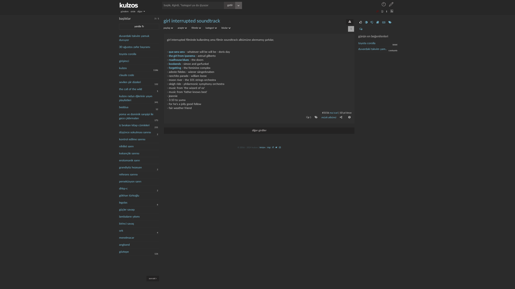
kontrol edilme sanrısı (132, 139)
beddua (123, 107)
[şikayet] (349, 117)
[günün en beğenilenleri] (360, 22)
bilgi (269, 148)
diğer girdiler (259, 130)
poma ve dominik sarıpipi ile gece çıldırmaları (136, 116)
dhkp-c (123, 188)
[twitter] (276, 148)
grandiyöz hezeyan (130, 167)
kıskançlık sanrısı (129, 153)
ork (121, 230)
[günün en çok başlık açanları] (390, 22)
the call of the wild (130, 89)
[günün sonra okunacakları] (377, 22)
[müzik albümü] (315, 117)
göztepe (124, 251)
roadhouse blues (179, 60)
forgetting (175, 68)
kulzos (123, 68)
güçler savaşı (127, 209)
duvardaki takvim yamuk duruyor (134, 38)
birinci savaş (126, 223)
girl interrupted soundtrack (192, 21)
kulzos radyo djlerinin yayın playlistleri (135, 98)
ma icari (334, 113)
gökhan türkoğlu (129, 195)
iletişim (262, 148)
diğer (140, 11)
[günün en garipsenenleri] (366, 22)
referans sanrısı (128, 174)
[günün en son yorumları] (361, 29)
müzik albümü (328, 117)
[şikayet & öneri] (349, 22)
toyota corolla (127, 54)
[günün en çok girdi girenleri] (383, 22)
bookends (175, 64)
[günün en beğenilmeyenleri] (372, 22)
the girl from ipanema (182, 56)
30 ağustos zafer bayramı (134, 47)
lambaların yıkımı (129, 216)
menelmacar (126, 237)
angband (124, 244)
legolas (123, 202)
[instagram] (280, 148)
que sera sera (177, 52)
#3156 (325, 113)
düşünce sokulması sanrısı (135, 132)
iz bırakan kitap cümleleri (134, 125)
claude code (126, 75)
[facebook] (273, 148)
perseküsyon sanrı (130, 181)
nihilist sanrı (126, 146)
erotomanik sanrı (129, 160)
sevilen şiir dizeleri (130, 82)
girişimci (124, 61)
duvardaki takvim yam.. (372, 49)
